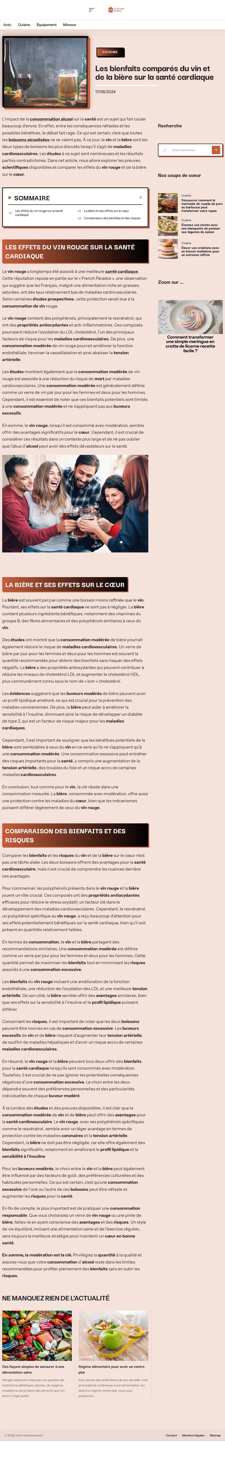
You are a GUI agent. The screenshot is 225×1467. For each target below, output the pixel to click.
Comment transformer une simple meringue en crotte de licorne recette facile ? (190, 343)
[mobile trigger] (92, 10)
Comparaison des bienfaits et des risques (112, 218)
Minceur (87, 1357)
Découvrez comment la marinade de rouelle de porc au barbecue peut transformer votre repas (202, 205)
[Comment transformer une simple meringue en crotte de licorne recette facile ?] (190, 317)
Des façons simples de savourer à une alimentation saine (33, 1369)
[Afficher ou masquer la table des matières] (96, 197)
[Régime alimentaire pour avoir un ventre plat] (113, 1336)
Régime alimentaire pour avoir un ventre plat (111, 1369)
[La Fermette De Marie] (116, 10)
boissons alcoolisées (29, 139)
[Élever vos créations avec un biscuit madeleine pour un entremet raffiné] (168, 249)
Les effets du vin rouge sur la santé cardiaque (39, 213)
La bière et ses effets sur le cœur (106, 211)
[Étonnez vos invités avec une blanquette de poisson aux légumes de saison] (168, 226)
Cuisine (110, 52)
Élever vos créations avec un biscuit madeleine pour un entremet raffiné (200, 251)
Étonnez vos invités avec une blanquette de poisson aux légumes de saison (200, 228)
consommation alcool (51, 119)
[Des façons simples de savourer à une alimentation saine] (37, 1336)
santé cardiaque (121, 271)
